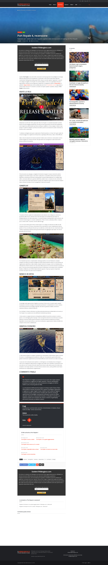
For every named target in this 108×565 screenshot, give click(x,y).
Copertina (25, 459)
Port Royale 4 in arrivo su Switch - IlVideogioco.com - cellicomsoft (35, 506)
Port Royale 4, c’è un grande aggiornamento (45, 439)
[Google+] (37, 464)
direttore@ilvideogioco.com (73, 552)
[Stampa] (43, 464)
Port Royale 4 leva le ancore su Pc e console (30, 444)
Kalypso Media (41, 459)
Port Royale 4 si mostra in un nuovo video (49, 449)
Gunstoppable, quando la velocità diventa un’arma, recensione (76, 103)
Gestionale (36, 459)
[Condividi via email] (40, 464)
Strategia (53, 459)
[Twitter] (88, 1)
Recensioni (60, 4)
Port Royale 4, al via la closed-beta (28, 454)
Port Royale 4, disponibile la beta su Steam (30, 449)
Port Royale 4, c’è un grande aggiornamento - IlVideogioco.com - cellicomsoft (37, 504)
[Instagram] (84, 1)
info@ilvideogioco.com (72, 556)
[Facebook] (90, 1)
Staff (76, 4)
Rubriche (66, 4)
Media (71, 4)
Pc (45, 459)
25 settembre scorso (51, 85)
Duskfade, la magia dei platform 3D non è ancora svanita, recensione (78, 84)
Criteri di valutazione (26, 425)
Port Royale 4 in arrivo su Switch (27, 439)
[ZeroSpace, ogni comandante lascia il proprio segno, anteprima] (79, 57)
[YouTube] (86, 1)
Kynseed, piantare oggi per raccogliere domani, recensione (78, 140)
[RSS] (80, 1)
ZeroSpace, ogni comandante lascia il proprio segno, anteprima (77, 66)
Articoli (54, 4)
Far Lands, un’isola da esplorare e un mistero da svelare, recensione (78, 122)
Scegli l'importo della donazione (41, 63)
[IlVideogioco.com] (23, 4)
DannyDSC (19, 41)
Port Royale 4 (49, 459)
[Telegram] (82, 1)
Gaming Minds (30, 459)
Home (50, 4)
